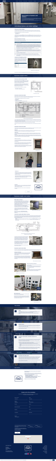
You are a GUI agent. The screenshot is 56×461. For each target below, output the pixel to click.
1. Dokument (29, 425)
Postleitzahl (16, 409)
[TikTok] (29, 453)
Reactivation (45, 450)
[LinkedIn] (26, 453)
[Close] (55, 460)
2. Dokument (36, 425)
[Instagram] (28, 453)
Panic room (46, 445)
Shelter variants (45, 446)
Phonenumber (30, 412)
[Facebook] (25, 453)
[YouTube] (30, 453)
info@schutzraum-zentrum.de (10, 451)
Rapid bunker (45, 449)
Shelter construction (45, 447)
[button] (37, 144)
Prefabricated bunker (45, 448)
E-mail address (16, 412)
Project (29, 397)
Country (30, 409)
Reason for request (17, 397)
